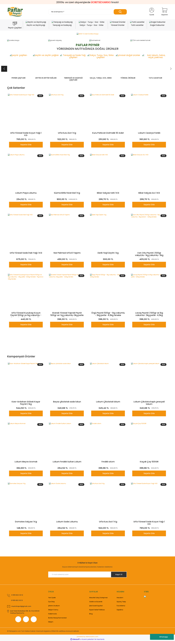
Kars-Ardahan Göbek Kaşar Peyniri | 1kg (26, 402)
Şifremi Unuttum (54, 606)
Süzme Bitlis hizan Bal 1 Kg (67, 193)
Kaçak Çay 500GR (149, 461)
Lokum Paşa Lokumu (26, 193)
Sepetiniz (120, 610)
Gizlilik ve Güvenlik (95, 602)
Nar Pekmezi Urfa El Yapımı (67, 253)
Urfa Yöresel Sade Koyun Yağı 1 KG (26, 134)
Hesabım (120, 598)
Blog (91, 614)
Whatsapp (163, 637)
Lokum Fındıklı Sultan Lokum (67, 461)
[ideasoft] (75, 639)
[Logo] (15, 12)
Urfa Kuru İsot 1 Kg (67, 133)
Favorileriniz (121, 606)
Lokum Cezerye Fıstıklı (149, 133)
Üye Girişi (51, 602)
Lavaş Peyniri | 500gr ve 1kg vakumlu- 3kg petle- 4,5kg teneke (149, 314)
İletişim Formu (53, 610)
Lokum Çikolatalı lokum (108, 401)
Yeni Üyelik (52, 598)
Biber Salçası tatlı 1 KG (108, 193)
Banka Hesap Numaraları (57, 618)
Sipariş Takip (121, 602)
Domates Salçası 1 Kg (26, 521)
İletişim (50, 622)
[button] (171, 69)
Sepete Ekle (25, 144)
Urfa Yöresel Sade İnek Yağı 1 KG (26, 253)
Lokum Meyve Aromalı (26, 461)
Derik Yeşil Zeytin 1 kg (108, 253)
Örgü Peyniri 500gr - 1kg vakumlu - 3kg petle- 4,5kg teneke (108, 314)
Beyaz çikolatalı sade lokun (67, 401)
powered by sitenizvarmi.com (87, 637)
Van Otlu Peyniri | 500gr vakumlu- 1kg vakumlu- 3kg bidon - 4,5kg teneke (149, 254)
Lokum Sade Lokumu (67, 521)
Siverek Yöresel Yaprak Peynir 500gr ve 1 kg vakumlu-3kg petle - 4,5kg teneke (67, 314)
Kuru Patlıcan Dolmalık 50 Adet (108, 133)
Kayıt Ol (118, 574)
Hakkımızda (52, 614)
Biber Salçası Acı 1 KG (149, 193)
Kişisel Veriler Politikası (97, 610)
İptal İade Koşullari (96, 606)
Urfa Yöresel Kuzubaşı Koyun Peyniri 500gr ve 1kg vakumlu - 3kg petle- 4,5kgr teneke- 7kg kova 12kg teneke (25, 314)
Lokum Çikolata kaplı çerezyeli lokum (149, 402)
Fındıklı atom (108, 461)
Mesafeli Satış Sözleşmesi (98, 598)
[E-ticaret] (87, 639)
